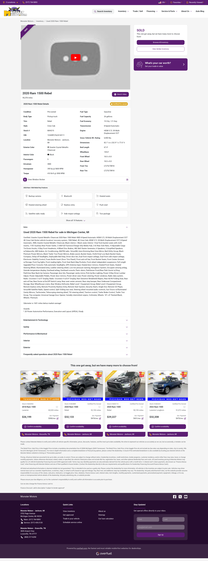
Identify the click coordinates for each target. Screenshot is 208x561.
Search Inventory (104, 11)
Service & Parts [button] (168, 11)
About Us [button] (185, 11)
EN (163, 2)
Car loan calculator (106, 519)
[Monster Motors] (15, 11)
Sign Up (160, 535)
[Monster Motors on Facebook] (173, 496)
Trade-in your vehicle (71, 519)
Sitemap (101, 515)
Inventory (40, 21)
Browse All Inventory (160, 42)
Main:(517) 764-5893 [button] (32, 519)
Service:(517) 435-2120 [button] (33, 523)
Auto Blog (200, 11)
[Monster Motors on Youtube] (185, 496)
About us (102, 511)
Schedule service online (72, 522)
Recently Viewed (195, 2)
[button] (11, 2)
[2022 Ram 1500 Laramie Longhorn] (168, 386)
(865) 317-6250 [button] (30, 537)
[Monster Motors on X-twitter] (179, 496)
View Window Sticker (36, 179)
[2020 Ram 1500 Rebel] (83, 386)
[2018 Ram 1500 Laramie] (40, 386)
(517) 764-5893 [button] (31, 2)
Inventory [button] (122, 11)
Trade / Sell (138, 11)
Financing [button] (151, 11)
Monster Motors (27, 21)
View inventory (69, 511)
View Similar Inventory (160, 49)
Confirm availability (34, 427)
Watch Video (122, 94)
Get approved (68, 515)
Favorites (177, 2)
